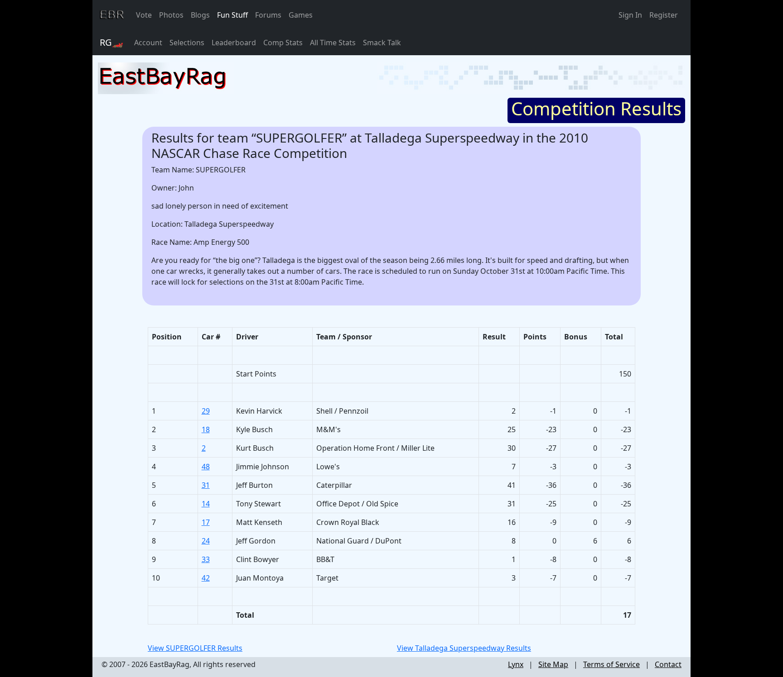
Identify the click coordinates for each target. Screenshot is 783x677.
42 (206, 578)
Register (663, 15)
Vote (144, 15)
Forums (268, 15)
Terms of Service (611, 664)
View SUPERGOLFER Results (195, 648)
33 (206, 559)
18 (206, 429)
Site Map (553, 664)
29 (206, 411)
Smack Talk (382, 43)
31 (206, 485)
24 (206, 541)
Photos (171, 15)
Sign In (630, 15)
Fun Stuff (232, 15)
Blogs (200, 15)
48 (206, 467)
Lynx (515, 664)
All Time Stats (333, 43)
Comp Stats (283, 43)
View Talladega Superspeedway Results (464, 648)
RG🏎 (111, 42)
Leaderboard (234, 43)
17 (206, 522)
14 (206, 504)
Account (148, 43)
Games (301, 15)
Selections (186, 43)
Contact (668, 664)
